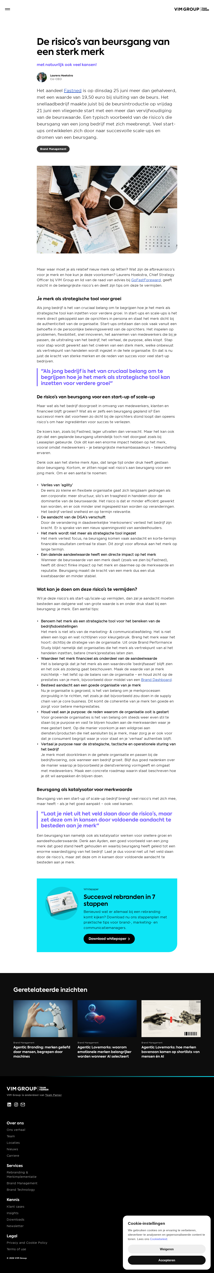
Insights (12, 1213)
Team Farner (53, 1095)
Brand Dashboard (156, 680)
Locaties (13, 1142)
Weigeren (167, 1249)
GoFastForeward (146, 280)
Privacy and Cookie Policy (27, 1242)
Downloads (15, 1219)
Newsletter (15, 1226)
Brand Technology (21, 1189)
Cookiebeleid (158, 1239)
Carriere (13, 1155)
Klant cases (15, 1206)
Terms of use (16, 1249)
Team (11, 1136)
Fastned (73, 90)
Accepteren (166, 1260)
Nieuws (12, 1149)
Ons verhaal (16, 1129)
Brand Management (22, 1183)
